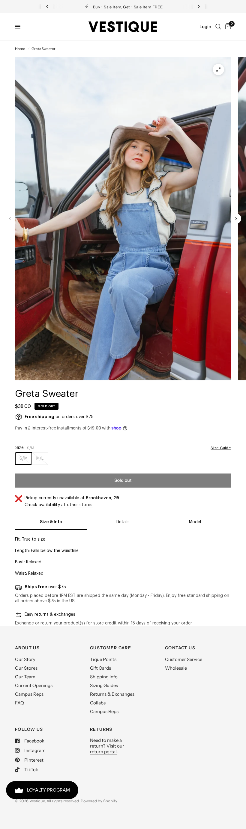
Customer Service (183, 659)
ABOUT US (27, 648)
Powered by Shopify (99, 800)
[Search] (218, 26)
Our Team (25, 677)
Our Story (25, 659)
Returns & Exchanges (112, 694)
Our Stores (26, 668)
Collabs (98, 703)
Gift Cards (100, 668)
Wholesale (176, 668)
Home (20, 48)
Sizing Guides (104, 685)
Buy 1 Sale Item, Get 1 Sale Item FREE (128, 6)
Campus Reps (29, 694)
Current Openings (33, 685)
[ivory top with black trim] (218, 69)
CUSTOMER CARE (110, 648)
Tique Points (103, 659)
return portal (103, 751)
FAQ (19, 703)
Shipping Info (104, 677)
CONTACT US (180, 648)
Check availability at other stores (59, 505)
